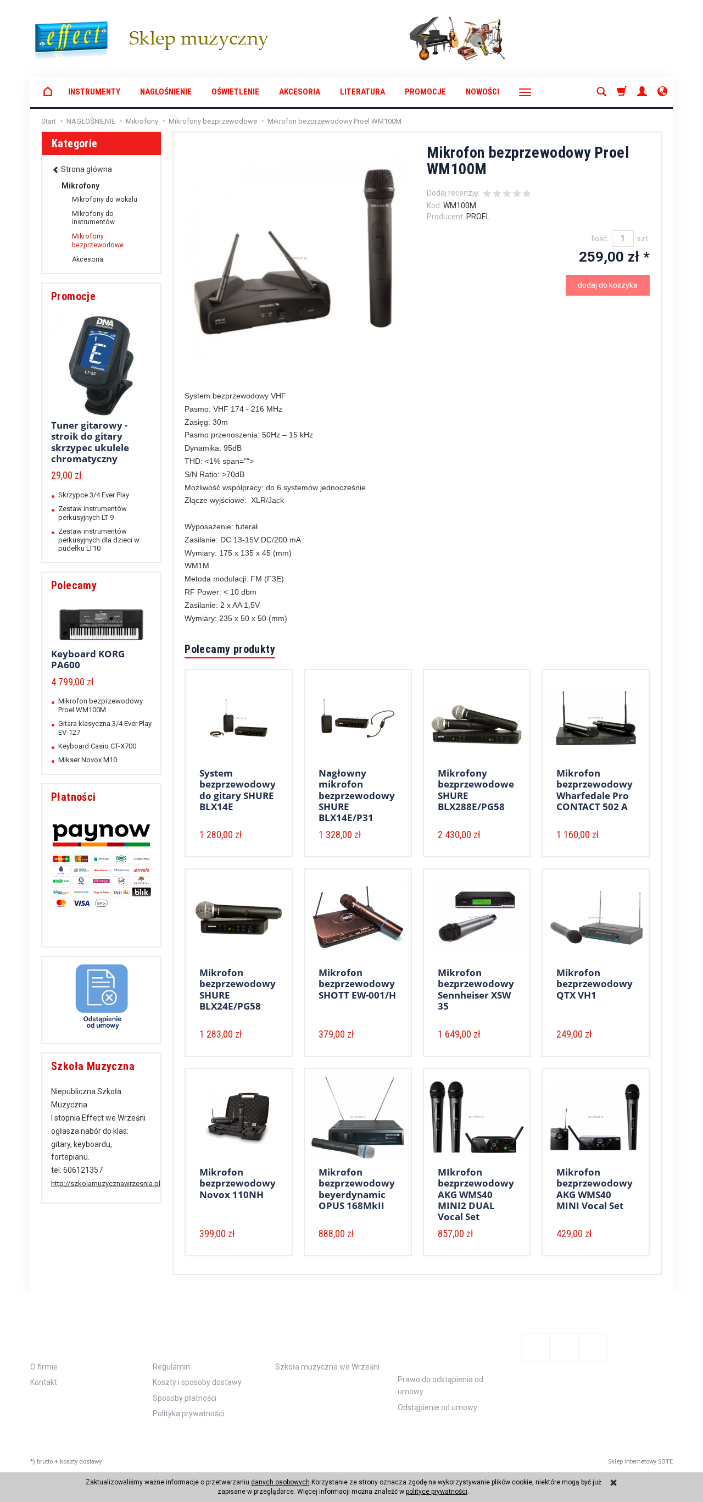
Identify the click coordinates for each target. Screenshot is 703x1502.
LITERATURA (362, 92)
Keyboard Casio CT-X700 (97, 746)
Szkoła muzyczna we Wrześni (327, 1366)
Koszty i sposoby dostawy (197, 1382)
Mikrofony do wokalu (104, 199)
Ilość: (600, 238)
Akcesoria (87, 259)
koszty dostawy (81, 1461)
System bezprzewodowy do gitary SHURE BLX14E (237, 790)
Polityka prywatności (188, 1413)
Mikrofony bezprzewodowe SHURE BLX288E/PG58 (476, 790)
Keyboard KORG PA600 (88, 659)
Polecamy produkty (230, 649)
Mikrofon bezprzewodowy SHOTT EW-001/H (357, 983)
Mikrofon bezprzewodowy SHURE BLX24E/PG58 (237, 989)
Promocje (425, 92)
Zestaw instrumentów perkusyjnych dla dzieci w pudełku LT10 (99, 539)
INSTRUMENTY (94, 92)
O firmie (44, 1366)
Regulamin (171, 1366)
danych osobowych (280, 1482)
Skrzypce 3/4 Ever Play (93, 495)
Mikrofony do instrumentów (93, 218)
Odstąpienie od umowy (445, 1345)
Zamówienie (189, 1339)
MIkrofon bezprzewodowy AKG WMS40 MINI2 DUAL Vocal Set (476, 1194)
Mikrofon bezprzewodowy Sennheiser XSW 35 (476, 989)
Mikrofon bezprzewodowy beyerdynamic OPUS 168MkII (357, 1189)
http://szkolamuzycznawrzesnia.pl (105, 1183)
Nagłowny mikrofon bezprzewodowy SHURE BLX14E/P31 (357, 795)
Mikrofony (80, 185)
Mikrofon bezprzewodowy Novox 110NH (237, 1183)
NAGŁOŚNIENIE (166, 92)
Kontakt (43, 1382)
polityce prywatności (436, 1491)
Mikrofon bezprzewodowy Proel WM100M (100, 705)
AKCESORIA (299, 92)
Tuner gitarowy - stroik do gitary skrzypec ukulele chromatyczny (90, 442)
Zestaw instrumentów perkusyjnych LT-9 (92, 513)
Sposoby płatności (184, 1398)
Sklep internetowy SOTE (640, 1461)
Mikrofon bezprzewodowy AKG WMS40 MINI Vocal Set (594, 1189)
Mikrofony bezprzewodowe (98, 240)
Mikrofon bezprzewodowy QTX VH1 (594, 983)
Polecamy (74, 585)
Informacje (67, 1339)
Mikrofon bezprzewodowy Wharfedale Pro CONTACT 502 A (594, 790)
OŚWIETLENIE (235, 92)
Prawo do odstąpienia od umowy (440, 1385)
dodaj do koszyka (608, 285)
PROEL (478, 216)
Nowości (482, 92)
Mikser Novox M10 (87, 760)
